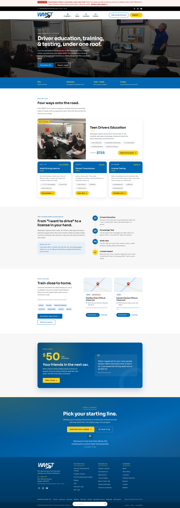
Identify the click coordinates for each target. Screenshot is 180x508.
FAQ (75, 483)
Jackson (60, 309)
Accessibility (139, 505)
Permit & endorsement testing (83, 477)
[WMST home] (45, 15)
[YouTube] (141, 8)
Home (39, 30)
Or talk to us (104, 429)
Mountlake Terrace (99, 499)
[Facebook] (134, 8)
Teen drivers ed (103, 472)
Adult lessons (102, 475)
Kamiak (41, 305)
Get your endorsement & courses (81, 470)
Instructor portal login (105, 487)
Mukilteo (76, 499)
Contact (125, 484)
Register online (62, 65)
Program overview (79, 474)
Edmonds (69, 499)
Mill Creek (83, 499)
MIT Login (77, 490)
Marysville (109, 499)
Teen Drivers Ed (45, 65)
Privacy (127, 505)
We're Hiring (126, 472)
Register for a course (79, 429)
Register (135, 15)
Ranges (76, 480)
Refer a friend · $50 (104, 481)
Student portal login (104, 484)
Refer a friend (50, 380)
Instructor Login (79, 486)
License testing (103, 478)
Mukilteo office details (99, 4)
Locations (126, 475)
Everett (55, 499)
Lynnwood (42, 309)
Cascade (48, 305)
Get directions (91, 315)
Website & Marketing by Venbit (133, 499)
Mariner (69, 309)
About (124, 468)
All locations (117, 499)
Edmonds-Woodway (60, 305)
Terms (132, 505)
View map (104, 315)
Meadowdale (51, 309)
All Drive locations (46, 322)
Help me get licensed (118, 15)
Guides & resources (129, 478)
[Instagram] (137, 8)
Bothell (90, 499)
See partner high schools (49, 316)
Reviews (125, 481)
